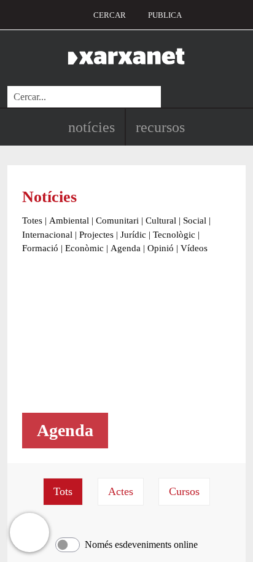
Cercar (109, 15)
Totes (32, 220)
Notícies (91, 127)
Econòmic (84, 248)
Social (194, 220)
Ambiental (69, 220)
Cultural (161, 220)
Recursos (160, 127)
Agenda (126, 248)
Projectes (96, 235)
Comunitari (117, 220)
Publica (165, 15)
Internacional (47, 235)
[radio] (63, 491)
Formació (40, 248)
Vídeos (194, 248)
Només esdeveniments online (141, 544)
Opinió (160, 248)
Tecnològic (174, 235)
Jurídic (133, 235)
